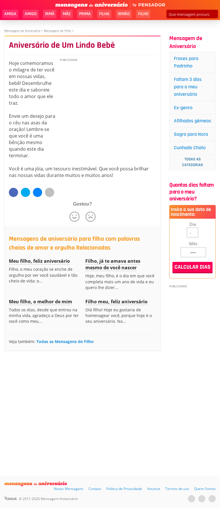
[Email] (49, 192)
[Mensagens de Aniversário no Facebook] (201, 498)
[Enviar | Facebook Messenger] (37, 192)
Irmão (124, 14)
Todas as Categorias (192, 162)
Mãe (67, 14)
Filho (143, 14)
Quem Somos (205, 488)
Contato (95, 488)
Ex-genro (183, 107)
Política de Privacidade (124, 488)
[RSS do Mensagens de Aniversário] (212, 498)
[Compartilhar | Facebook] (13, 192)
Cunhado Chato (190, 147)
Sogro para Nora (191, 134)
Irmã (49, 14)
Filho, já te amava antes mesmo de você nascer (112, 264)
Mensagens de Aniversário (22, 31)
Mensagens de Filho (57, 31)
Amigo (31, 14)
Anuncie (153, 488)
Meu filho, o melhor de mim (40, 301)
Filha (104, 14)
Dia (192, 224)
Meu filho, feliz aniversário (39, 261)
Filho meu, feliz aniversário (116, 301)
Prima (85, 14)
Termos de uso (177, 488)
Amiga (10, 14)
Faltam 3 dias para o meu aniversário (188, 86)
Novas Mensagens (68, 488)
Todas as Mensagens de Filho (65, 341)
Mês (193, 243)
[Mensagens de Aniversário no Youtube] (191, 498)
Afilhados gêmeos (192, 120)
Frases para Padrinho (186, 62)
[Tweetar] (25, 192)
